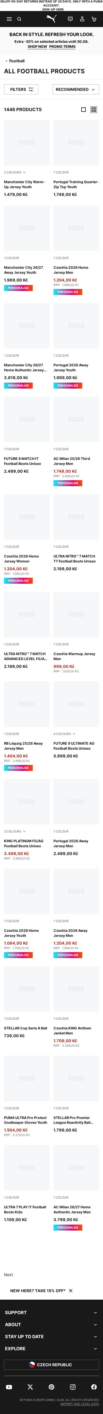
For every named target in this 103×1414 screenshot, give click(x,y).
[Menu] (9, 19)
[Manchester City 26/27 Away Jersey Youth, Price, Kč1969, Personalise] (27, 248)
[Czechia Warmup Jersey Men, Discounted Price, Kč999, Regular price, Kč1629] (76, 632)
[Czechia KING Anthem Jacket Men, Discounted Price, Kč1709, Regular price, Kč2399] (76, 1007)
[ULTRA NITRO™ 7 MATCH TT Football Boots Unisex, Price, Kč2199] (76, 533)
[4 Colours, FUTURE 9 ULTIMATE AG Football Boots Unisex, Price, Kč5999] (76, 720)
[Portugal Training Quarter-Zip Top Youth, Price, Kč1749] (76, 158)
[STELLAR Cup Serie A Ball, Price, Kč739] (27, 1002)
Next (8, 1274)
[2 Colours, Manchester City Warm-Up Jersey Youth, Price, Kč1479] (27, 158)
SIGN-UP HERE (53, 9)
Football (16, 60)
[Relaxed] (93, 109)
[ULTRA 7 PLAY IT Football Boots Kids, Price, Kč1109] (27, 1184)
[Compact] (83, 110)
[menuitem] (9, 1387)
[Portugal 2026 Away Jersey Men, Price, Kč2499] (76, 818)
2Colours (12, 172)
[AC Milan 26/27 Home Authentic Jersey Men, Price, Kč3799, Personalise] (76, 1188)
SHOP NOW (37, 46)
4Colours (62, 734)
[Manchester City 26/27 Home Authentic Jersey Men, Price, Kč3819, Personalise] (27, 346)
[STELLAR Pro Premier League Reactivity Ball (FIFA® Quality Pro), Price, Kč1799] (76, 1094)
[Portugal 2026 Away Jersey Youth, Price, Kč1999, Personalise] (76, 346)
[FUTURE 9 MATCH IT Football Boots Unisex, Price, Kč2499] (27, 435)
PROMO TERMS (62, 46)
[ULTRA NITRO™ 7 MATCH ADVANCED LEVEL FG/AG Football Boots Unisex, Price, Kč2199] (27, 630)
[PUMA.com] (51, 19)
